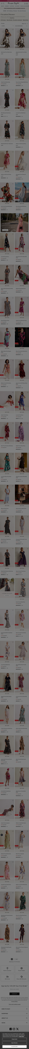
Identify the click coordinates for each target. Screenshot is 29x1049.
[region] (14, 1040)
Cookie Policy (21, 1036)
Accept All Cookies (14, 1046)
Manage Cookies (14, 1039)
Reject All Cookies (14, 1042)
